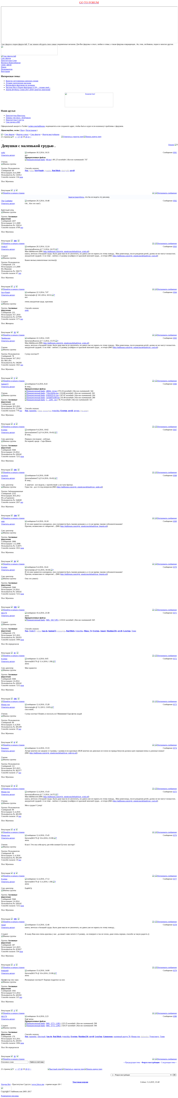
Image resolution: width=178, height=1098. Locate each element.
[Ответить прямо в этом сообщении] (166, 193)
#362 (175, 201)
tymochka (55, 411)
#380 (175, 1016)
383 (15, 241)
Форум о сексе (22, 134)
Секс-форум (35, 134)
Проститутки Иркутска (15, 115)
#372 (175, 659)
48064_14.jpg (51, 391)
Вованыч (5, 748)
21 (29, 137)
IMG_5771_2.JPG (53, 1023)
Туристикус (154, 1036)
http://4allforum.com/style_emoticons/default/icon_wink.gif (66, 251)
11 (15, 653)
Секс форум (6, 58)
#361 (175, 152)
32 (15, 332)
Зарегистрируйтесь (76, 197)
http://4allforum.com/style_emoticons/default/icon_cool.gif (135, 256)
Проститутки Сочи (9, 60)
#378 (175, 925)
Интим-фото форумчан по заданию (20, 85)
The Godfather (6, 201)
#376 (175, 835)
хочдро (76, 411)
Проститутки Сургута (15, 120)
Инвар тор (5, 705)
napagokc (33, 411)
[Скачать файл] (35, 160)
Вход (22, 130)
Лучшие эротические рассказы (18, 83)
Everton (4, 430)
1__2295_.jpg (51, 400)
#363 (175, 246)
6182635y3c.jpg (52, 395)
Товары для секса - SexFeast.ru (18, 118)
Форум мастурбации (50, 134)
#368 (175, 475)
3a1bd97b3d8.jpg (53, 398)
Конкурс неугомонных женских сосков (22, 81)
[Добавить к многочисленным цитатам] (153, 193)
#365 (175, 338)
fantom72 (4, 384)
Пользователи (6, 69)
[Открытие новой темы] (92, 137)
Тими (134, 631)
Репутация (5, 71)
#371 (175, 613)
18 (21, 137)
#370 (175, 567)
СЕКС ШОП (6, 65)
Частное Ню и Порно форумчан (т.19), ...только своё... (28, 87)
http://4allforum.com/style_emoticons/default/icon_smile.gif (79, 487)
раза (21, 177)
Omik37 (4, 247)
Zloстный (41, 1036)
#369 (175, 521)
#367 (175, 430)
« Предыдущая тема (132, 1062)
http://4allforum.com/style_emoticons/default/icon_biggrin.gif (84, 526)
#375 (175, 792)
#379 (175, 970)
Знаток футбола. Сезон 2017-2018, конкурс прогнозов (28, 90)
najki (3, 153)
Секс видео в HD (13, 122)
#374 (175, 748)
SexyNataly (5, 292)
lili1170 (4, 613)
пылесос (4, 476)
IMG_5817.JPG (52, 620)
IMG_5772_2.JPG (53, 1026)
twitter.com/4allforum (36, 126)
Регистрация (31, 130)
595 (15, 470)
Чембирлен (5, 338)
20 (26, 137)
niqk (3, 521)
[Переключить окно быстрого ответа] (55, 1069)
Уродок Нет (6, 1084)
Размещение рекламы (10, 1096)
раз (21, 227)
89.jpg (48, 160)
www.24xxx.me (38, 1084)
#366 (175, 384)
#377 (175, 879)
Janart (3, 925)
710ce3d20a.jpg (52, 393)
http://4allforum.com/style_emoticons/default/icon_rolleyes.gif (53, 753)
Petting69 (4, 971)
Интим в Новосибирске (11, 63)
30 (15, 561)
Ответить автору (8, 155)
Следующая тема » (168, 1062)
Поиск (3, 67)
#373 (175, 704)
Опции (171, 145)
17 (19, 137)
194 (15, 516)
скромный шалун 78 (122, 1036)
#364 (175, 292)
